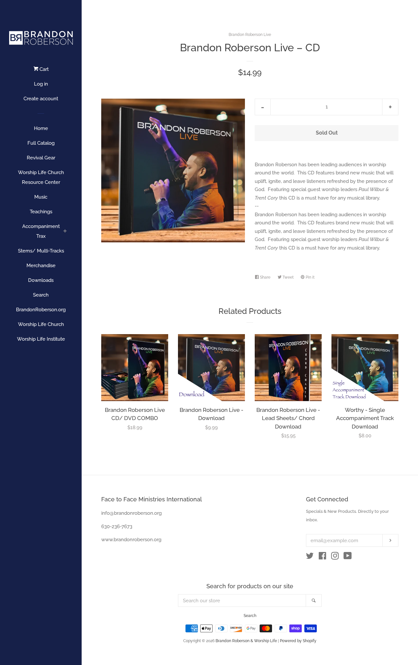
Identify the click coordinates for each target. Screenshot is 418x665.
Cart (43, 69)
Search (41, 295)
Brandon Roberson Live (250, 34)
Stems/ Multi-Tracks (41, 251)
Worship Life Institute (41, 339)
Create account (41, 99)
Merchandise (41, 265)
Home (41, 128)
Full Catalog (41, 143)
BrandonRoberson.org (41, 310)
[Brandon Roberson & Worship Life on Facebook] (322, 557)
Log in (41, 84)
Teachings (41, 212)
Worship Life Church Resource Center (41, 177)
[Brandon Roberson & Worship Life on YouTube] (348, 557)
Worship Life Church (41, 324)
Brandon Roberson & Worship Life (246, 641)
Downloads (41, 280)
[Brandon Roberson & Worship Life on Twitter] (310, 557)
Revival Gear (41, 158)
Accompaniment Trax (41, 231)
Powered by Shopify (298, 641)
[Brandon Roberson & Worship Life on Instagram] (335, 557)
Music (40, 197)
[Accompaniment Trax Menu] (65, 231)
